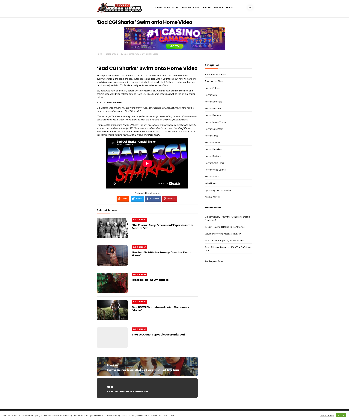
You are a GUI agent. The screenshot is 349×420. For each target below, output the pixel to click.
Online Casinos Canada (166, 7)
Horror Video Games (215, 169)
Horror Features (213, 108)
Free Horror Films (214, 81)
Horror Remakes (213, 149)
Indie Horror (139, 220)
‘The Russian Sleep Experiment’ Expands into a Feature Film (162, 226)
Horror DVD (211, 94)
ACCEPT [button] (341, 415)
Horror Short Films (214, 162)
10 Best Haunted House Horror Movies (225, 226)
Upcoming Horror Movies (218, 190)
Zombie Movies (212, 196)
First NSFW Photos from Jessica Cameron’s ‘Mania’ (160, 308)
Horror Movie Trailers (216, 122)
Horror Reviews (213, 156)
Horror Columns (213, 88)
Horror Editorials (213, 101)
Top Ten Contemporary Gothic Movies (224, 240)
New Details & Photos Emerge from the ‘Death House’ (161, 254)
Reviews (207, 7)
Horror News (211, 135)
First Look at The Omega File (150, 280)
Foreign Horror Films (215, 74)
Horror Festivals (213, 115)
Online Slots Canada (191, 7)
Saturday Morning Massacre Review (223, 233)
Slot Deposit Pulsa (214, 261)
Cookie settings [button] (327, 415)
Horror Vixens (212, 176)
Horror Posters (212, 142)
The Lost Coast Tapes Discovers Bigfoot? (159, 334)
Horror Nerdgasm (214, 128)
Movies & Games (222, 7)
